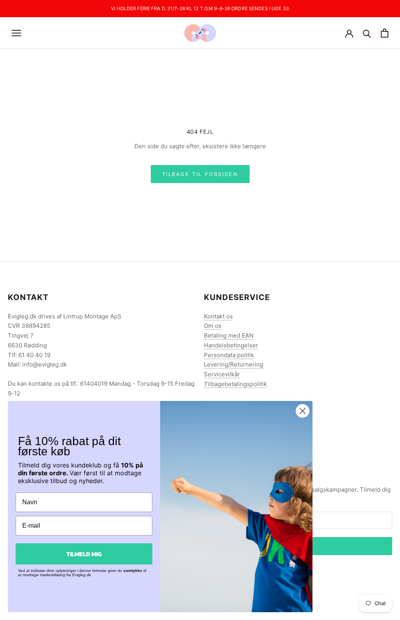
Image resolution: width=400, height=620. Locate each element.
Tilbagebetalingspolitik (235, 384)
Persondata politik (229, 355)
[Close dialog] (302, 411)
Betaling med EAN (229, 335)
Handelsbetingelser (231, 345)
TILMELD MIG (84, 554)
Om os (212, 325)
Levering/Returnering (233, 364)
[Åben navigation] (16, 33)
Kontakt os (218, 316)
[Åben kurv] (384, 33)
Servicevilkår (222, 374)
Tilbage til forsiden (200, 174)
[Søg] (367, 33)
